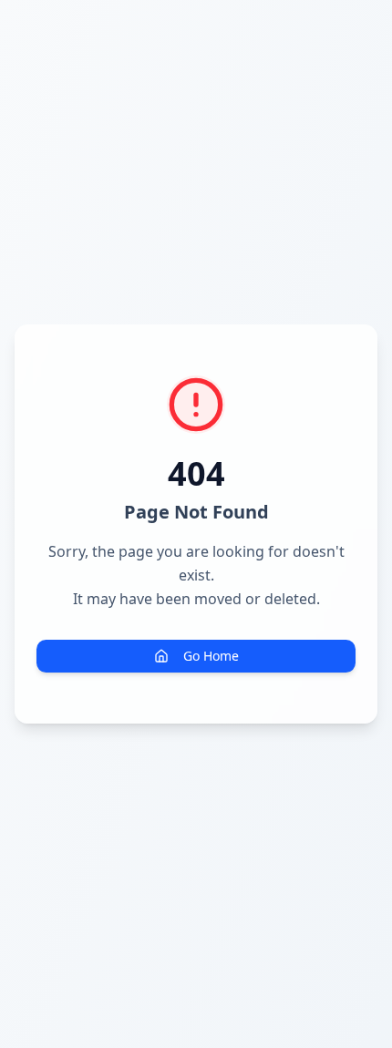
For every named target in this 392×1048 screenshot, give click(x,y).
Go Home (211, 655)
